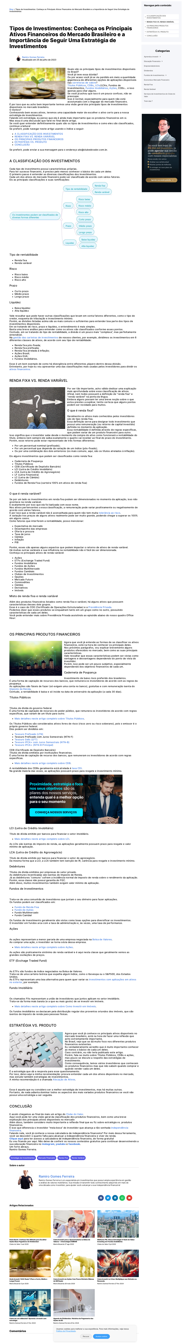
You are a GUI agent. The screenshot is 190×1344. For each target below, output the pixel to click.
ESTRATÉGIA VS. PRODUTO (158, 32)
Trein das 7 (148, 101)
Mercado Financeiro (46, 1158)
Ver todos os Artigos (51, 1190)
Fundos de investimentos (154, 75)
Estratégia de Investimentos (23, 1158)
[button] (101, 1198)
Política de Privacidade (66, 1331)
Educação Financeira (152, 61)
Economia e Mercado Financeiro (156, 80)
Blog (11, 9)
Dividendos (148, 71)
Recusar (86, 1336)
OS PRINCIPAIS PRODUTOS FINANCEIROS (157, 27)
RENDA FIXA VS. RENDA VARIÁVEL (160, 22)
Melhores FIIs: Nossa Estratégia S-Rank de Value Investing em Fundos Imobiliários (115, 1241)
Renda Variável (78, 1158)
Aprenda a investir (151, 57)
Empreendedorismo (152, 66)
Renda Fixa (63, 1158)
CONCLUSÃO (152, 36)
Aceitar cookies (101, 1336)
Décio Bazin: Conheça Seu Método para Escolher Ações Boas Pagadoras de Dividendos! (28, 1241)
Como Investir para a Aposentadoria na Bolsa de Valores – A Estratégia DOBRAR (71, 1241)
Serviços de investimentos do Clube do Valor (159, 95)
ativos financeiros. (20, 369)
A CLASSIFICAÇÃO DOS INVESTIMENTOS (156, 17)
